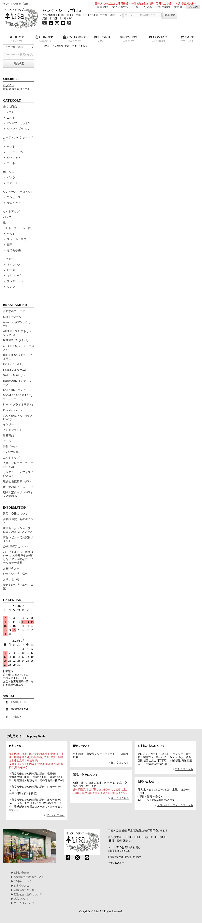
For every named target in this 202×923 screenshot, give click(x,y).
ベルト (11, 233)
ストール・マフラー (19, 239)
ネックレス (14, 264)
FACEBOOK (19, 702)
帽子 (9, 244)
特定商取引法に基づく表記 (28, 877)
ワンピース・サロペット (18, 191)
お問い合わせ (11, 579)
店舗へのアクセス (23, 890)
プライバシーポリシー (26, 903)
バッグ (7, 217)
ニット (11, 117)
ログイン (8, 85)
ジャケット (14, 157)
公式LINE (17, 717)
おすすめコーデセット (17, 311)
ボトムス (8, 171)
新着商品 (8, 435)
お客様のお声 (11, 568)
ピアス (11, 270)
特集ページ (10, 446)
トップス (8, 112)
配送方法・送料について (27, 894)
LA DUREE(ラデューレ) (17, 389)
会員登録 (102, 7)
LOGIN (193, 6)
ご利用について (22, 881)
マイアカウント (121, 7)
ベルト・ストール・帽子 (18, 228)
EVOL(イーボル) (13, 364)
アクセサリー (11, 259)
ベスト (11, 146)
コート (11, 163)
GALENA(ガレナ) (14, 375)
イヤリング (14, 275)
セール (7, 441)
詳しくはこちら (56, 815)
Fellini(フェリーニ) (14, 369)
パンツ (11, 177)
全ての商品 (10, 106)
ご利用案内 (163, 7)
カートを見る (143, 7)
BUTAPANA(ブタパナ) (17, 340)
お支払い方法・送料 (15, 573)
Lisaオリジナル (12, 316)
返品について (21, 898)
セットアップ (11, 211)
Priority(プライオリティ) (18, 404)
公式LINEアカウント (16, 546)
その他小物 (14, 250)
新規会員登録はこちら (17, 89)
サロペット (14, 202)
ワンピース (14, 197)
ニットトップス (12, 457)
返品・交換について (15, 513)
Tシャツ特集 (11, 452)
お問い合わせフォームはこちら (175, 805)
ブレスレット (15, 281)
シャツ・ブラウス (18, 128)
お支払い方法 (21, 885)
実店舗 (178, 7)
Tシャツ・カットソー (20, 123)
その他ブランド (12, 429)
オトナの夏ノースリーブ (18, 486)
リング (11, 286)
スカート (12, 183)
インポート (10, 424)
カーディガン (15, 152)
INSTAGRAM (19, 709)
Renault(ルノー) (12, 410)
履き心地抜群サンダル (17, 481)
